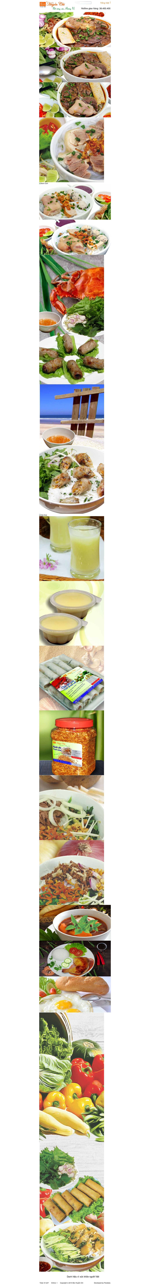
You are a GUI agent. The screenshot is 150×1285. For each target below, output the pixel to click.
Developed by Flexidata (102, 1283)
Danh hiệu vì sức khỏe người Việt (83, 1276)
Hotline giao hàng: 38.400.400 (95, 8)
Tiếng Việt (104, 2)
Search (92, 2)
